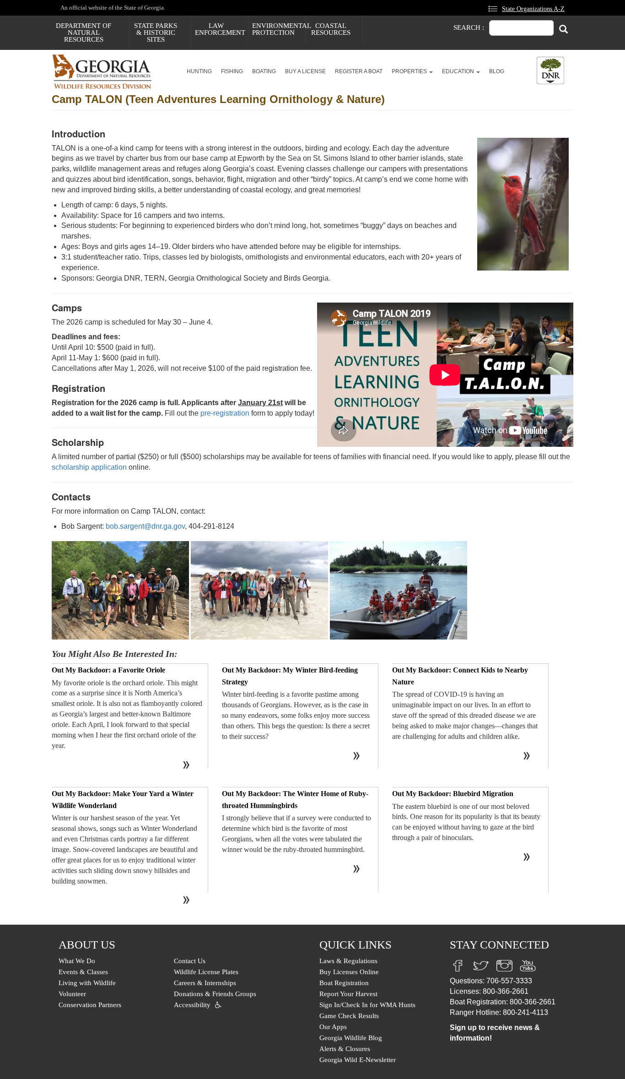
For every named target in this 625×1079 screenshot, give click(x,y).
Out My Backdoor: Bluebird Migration (452, 793)
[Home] (105, 72)
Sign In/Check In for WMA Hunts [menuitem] (367, 1005)
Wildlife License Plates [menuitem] (206, 972)
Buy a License (305, 71)
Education (458, 71)
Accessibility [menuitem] (192, 1005)
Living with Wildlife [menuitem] (87, 983)
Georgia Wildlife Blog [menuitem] (350, 1037)
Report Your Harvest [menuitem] (348, 994)
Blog (496, 71)
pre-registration (224, 413)
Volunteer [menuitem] (72, 994)
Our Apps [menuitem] (333, 1026)
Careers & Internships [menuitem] (205, 983)
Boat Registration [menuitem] (344, 983)
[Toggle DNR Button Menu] (550, 70)
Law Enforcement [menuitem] (220, 29)
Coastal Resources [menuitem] (330, 29)
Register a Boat (359, 71)
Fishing (232, 71)
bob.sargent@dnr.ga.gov (145, 526)
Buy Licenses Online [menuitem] (349, 972)
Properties (410, 71)
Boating (264, 71)
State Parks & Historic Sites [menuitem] (155, 32)
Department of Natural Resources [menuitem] (83, 32)
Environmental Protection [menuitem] (278, 29)
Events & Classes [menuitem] (83, 972)
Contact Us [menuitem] (189, 961)
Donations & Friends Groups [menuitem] (215, 994)
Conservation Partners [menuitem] (90, 1005)
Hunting (199, 71)
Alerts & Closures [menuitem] (344, 1048)
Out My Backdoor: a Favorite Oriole (108, 670)
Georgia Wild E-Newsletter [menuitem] (357, 1059)
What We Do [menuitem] (77, 961)
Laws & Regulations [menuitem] (348, 961)
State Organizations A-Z (533, 8)
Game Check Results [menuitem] (349, 1015)
